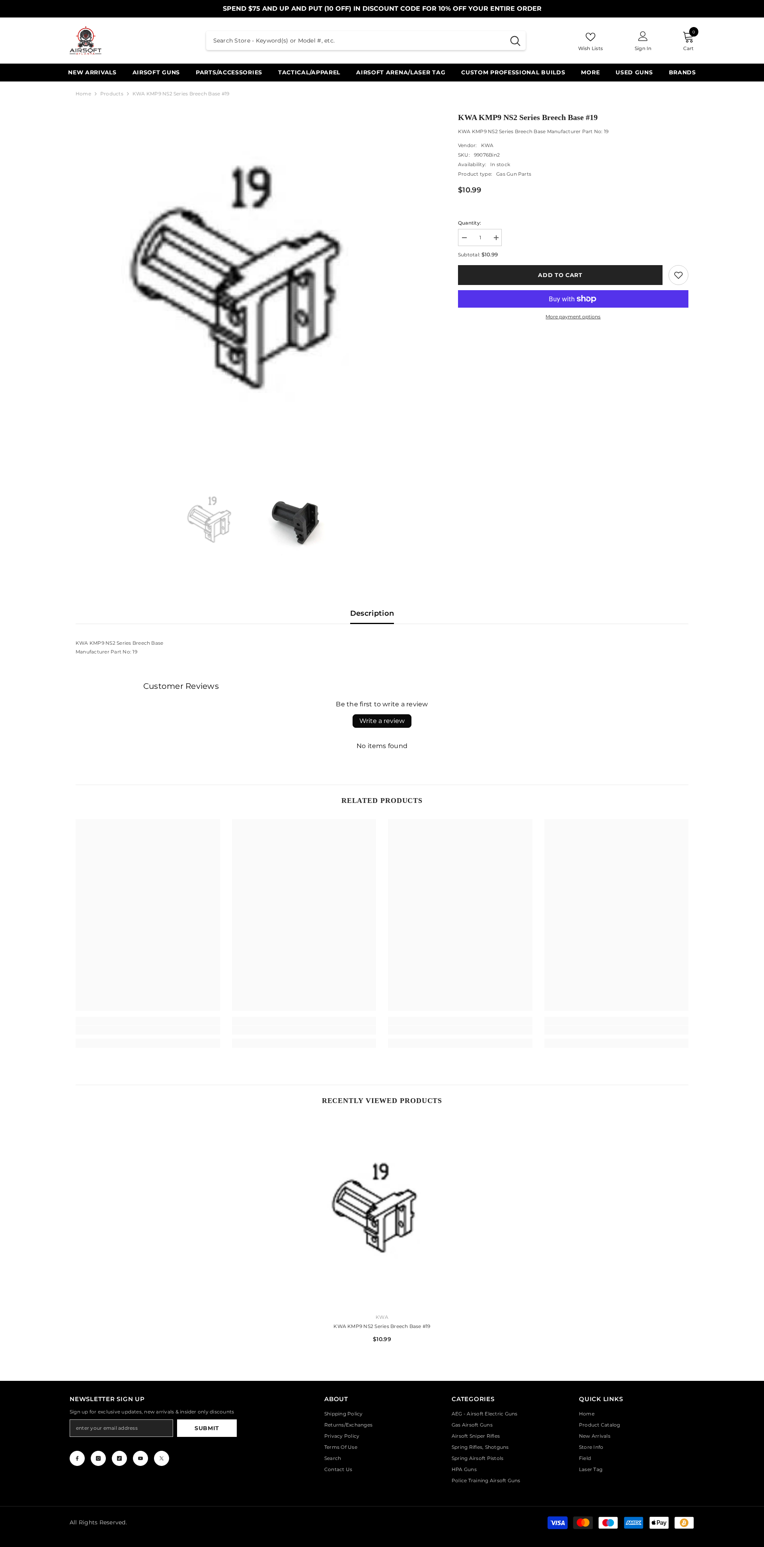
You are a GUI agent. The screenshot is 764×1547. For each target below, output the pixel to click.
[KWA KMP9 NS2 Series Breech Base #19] (382, 1213)
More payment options (573, 317)
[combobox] (355, 40)
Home (83, 94)
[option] (255, 290)
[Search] (366, 40)
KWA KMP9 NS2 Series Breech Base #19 (381, 1326)
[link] (678, 275)
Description (372, 613)
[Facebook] (77, 1458)
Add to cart (560, 275)
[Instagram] (98, 1458)
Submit (207, 1428)
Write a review (382, 721)
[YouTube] (140, 1458)
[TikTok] (119, 1458)
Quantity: (469, 223)
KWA (487, 145)
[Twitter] (161, 1458)
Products (111, 94)
